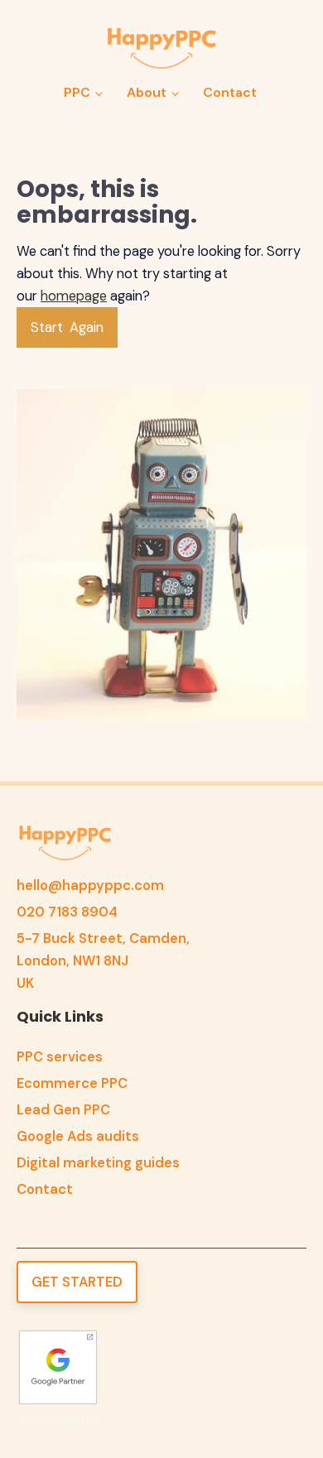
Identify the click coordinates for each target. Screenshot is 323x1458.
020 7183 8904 (67, 912)
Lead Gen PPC (63, 1110)
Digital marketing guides (98, 1163)
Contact (230, 92)
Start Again (67, 327)
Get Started (77, 1282)
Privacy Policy (60, 1420)
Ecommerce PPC (72, 1083)
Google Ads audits (78, 1136)
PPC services (60, 1057)
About (146, 92)
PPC (77, 92)
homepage (74, 296)
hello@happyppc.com (90, 885)
